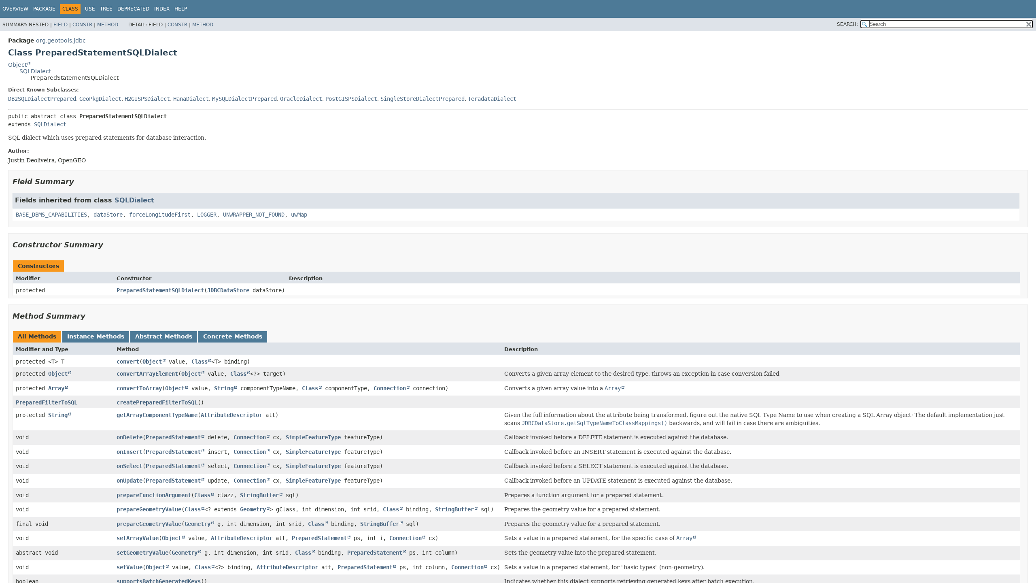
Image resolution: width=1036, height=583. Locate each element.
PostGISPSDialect (351, 99)
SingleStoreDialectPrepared (422, 99)
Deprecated (133, 9)
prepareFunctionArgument (154, 495)
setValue (129, 567)
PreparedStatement (173, 437)
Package (44, 9)
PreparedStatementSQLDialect (160, 290)
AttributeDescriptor (231, 415)
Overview (15, 9)
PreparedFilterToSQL (46, 402)
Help (180, 9)
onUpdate (129, 480)
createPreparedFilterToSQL (157, 402)
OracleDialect (301, 99)
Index (162, 9)
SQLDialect (35, 71)
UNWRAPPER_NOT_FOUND (253, 214)
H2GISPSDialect (147, 99)
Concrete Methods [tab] (232, 336)
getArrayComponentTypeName (157, 415)
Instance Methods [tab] (95, 336)
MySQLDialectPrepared (244, 99)
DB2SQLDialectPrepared (42, 99)
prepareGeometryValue (149, 509)
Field (60, 25)
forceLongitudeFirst (160, 214)
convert (128, 361)
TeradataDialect (492, 99)
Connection (390, 388)
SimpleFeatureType (313, 437)
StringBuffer (259, 495)
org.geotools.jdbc (61, 40)
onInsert (129, 452)
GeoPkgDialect (100, 99)
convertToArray (139, 388)
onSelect (129, 466)
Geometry (253, 509)
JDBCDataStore (228, 290)
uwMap (299, 214)
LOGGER (207, 214)
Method (107, 25)
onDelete (129, 437)
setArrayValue (138, 538)
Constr (82, 25)
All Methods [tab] (37, 336)
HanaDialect (191, 99)
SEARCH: (847, 24)
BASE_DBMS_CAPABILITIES (51, 214)
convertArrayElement (147, 373)
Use (90, 9)
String (224, 388)
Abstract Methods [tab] (163, 336)
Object (17, 65)
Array (56, 388)
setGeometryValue (142, 552)
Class (199, 361)
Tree (106, 9)
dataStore (108, 214)
